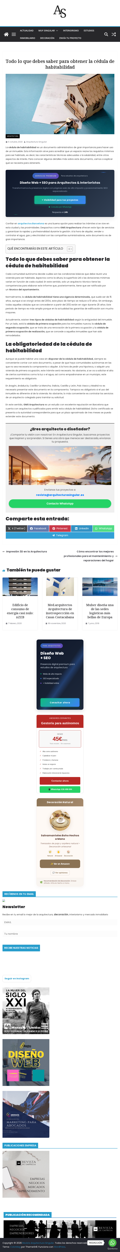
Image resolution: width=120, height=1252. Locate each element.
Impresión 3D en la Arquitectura (26, 551)
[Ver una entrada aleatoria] (114, 34)
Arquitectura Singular (36, 141)
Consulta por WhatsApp (61, 207)
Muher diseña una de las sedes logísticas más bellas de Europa (100, 611)
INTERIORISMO (71, 30)
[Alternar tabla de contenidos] (68, 249)
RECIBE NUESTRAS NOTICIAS (21, 948)
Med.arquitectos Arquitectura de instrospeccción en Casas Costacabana (60, 611)
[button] (56, 30)
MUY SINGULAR (46, 30)
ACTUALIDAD (26, 30)
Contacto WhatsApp (60, 503)
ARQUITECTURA (12, 136)
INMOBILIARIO (27, 38)
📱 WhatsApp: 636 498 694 (60, 789)
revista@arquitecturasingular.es (60, 495)
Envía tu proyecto (70, 38)
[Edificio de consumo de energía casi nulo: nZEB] (20, 579)
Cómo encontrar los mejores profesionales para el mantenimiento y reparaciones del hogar (89, 556)
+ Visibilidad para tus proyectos (60, 199)
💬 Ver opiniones (60, 872)
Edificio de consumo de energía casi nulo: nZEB (20, 611)
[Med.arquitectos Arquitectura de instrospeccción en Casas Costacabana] (60, 579)
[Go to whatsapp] (112, 1243)
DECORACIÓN (47, 38)
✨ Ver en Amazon (60, 863)
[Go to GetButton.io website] (113, 1249)
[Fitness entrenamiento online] (25, 989)
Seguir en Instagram (17, 978)
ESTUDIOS (89, 30)
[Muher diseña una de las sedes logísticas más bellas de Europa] (100, 579)
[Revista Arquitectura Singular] (6, 34)
